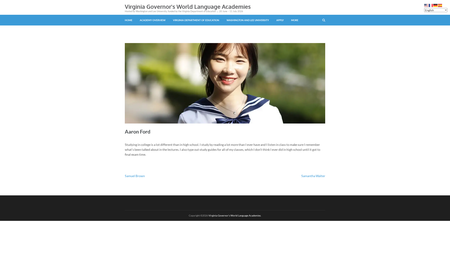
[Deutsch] (435, 5)
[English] (426, 5)
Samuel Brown (135, 176)
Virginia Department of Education (196, 20)
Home (128, 20)
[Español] (440, 5)
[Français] (431, 5)
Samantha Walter (313, 176)
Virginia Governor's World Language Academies (188, 6)
